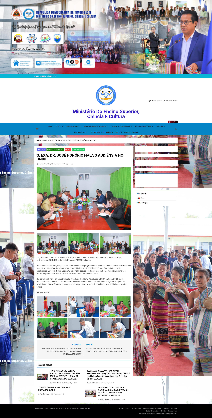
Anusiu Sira (41, 150)
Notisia (159, 126)
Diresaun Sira (72, 126)
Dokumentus (79, 132)
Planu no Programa (121, 126)
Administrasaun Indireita (95, 126)
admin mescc (56, 383)
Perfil (58, 126)
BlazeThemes (85, 408)
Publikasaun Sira (78, 150)
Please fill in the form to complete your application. (114, 132)
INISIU (50, 126)
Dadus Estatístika (143, 126)
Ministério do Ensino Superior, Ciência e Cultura (106, 114)
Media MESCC (44, 164)
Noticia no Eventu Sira (55, 150)
